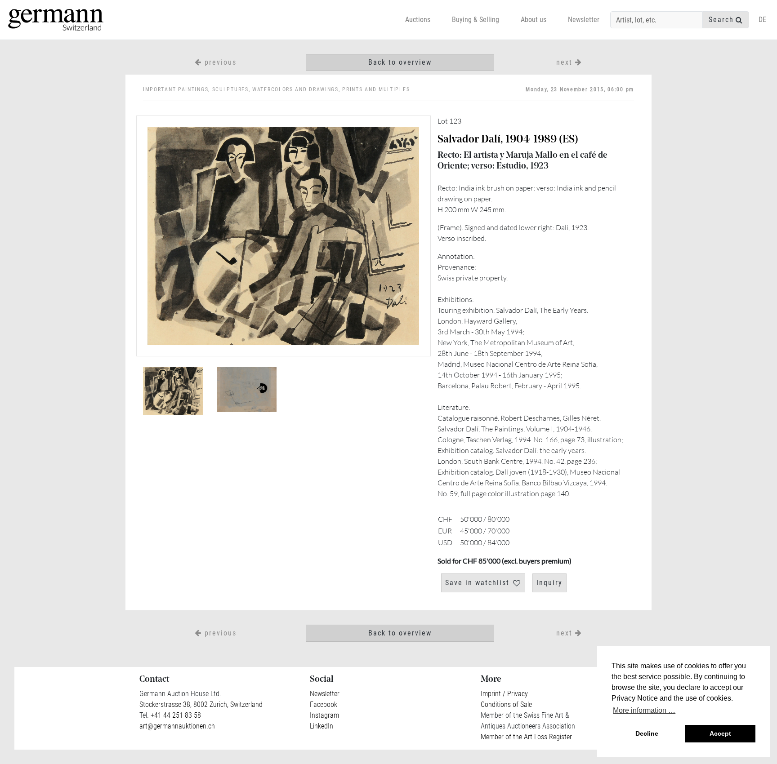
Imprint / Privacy (504, 693)
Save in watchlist (477, 582)
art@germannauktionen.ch (177, 726)
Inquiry (549, 582)
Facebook (323, 704)
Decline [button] (646, 733)
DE (762, 19)
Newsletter (583, 19)
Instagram (324, 715)
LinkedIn (321, 726)
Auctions (417, 19)
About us (533, 19)
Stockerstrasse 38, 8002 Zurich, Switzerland (201, 704)
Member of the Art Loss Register (526, 737)
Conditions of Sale (506, 704)
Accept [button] (720, 733)
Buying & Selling (475, 19)
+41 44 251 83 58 (175, 715)
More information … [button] (644, 710)
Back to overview (400, 62)
